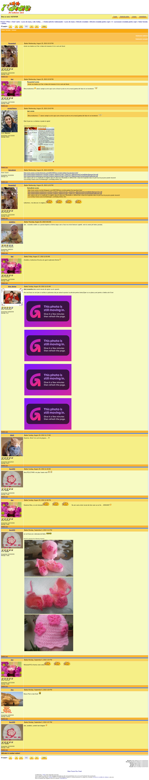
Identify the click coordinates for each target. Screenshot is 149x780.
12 (31, 26)
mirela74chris (12, 108)
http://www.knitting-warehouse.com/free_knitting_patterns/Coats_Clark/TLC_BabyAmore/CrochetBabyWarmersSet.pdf (61, 174)
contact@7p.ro (63, 778)
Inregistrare (142, 16)
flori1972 (12, 469)
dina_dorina (12, 286)
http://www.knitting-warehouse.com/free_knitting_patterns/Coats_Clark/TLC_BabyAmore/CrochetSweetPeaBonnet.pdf (61, 176)
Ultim (44, 26)
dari (12, 79)
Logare (134, 16)
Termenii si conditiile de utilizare (101, 777)
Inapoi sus (4, 76)
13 (36, 26)
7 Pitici (43, 774)
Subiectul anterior (142, 36)
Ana (12, 690)
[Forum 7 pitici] (16, 13)
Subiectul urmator (142, 39)
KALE (12, 435)
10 (21, 26)
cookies (50, 777)
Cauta (115, 16)
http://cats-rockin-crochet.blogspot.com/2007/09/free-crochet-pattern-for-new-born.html (51, 173)
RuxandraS (12, 43)
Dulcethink (12, 170)
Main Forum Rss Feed (75, 771)
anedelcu (12, 222)
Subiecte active (124, 16)
